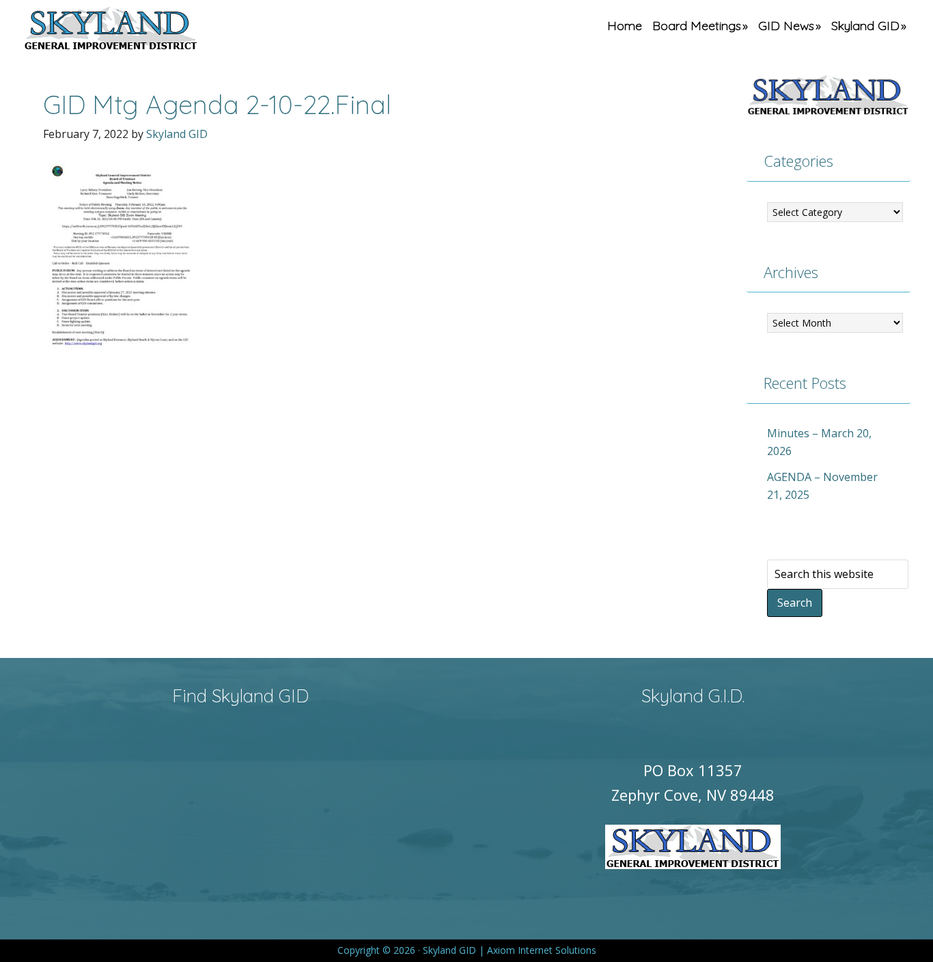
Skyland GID (142, 31)
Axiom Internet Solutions (541, 950)
